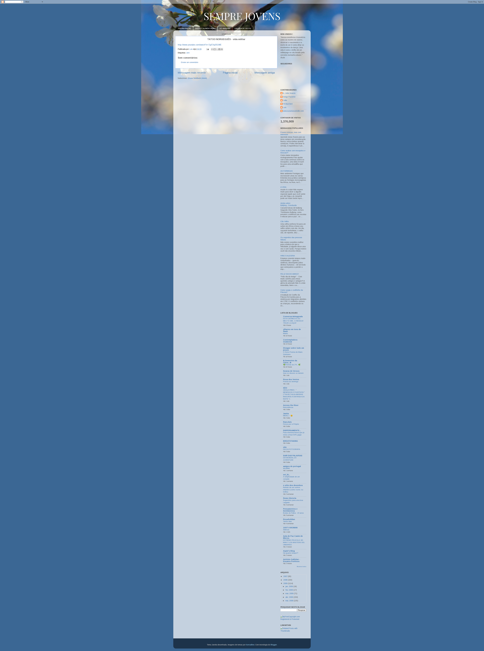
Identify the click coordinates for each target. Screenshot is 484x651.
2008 (285, 580)
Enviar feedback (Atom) (197, 78)
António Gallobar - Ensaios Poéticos (291, 560)
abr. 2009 (289, 597)
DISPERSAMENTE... (292, 430)
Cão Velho (284, 221)
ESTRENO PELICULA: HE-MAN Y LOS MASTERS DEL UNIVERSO (294, 542)
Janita (286, 414)
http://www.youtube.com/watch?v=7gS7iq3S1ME (199, 45)
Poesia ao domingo (290, 381)
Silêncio (286, 530)
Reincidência (288, 407)
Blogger (274, 645)
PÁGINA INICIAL (184, 28)
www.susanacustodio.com (293, 111)
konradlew (250, 645)
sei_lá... (286, 475)
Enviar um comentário (189, 62)
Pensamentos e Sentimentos (290, 510)
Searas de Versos (291, 371)
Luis (284, 107)
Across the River (290, 405)
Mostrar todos (301, 566)
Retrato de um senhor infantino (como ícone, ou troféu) (293, 489)
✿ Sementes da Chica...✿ (290, 362)
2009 (285, 583)
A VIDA (283, 187)
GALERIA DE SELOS (243, 28)
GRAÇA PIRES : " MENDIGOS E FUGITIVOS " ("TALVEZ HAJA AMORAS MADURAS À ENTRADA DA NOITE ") (294, 394)
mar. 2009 (289, 593)
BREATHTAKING (290, 441)
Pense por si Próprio (291, 424)
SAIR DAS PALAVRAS (292, 456)
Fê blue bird (287, 104)
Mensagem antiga (264, 72)
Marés (285, 333)
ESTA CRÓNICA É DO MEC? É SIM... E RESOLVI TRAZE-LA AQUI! (293, 321)
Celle (285, 100)
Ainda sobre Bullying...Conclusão (288, 204)
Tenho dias (287, 521)
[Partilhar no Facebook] (219, 49)
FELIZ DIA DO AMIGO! (289, 274)
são (285, 447)
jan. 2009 (289, 586)
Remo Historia (289, 498)
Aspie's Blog (289, 551)
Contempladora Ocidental (290, 341)
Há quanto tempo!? (290, 553)
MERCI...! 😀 (288, 416)
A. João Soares (289, 93)
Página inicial (230, 72)
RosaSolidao (289, 519)
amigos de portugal (292, 466)
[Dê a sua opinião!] (214, 49)
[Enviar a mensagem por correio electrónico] (207, 49)
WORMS (286, 468)
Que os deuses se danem (293, 373)
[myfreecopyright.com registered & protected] (293, 619)
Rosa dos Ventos (291, 379)
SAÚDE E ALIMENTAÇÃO (205, 28)
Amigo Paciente (289, 97)
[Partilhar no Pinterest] (222, 49)
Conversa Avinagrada (293, 316)
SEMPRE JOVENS (242, 16)
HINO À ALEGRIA (287, 256)
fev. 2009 (289, 590)
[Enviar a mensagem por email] (212, 49)
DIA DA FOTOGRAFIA (291, 449)
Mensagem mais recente (192, 72)
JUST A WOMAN (290, 528)
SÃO (285, 388)
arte (188, 53)
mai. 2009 (289, 601)
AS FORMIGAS (286, 171)
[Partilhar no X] (217, 49)
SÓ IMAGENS (225, 28)
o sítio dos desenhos (293, 485)
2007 (285, 576)
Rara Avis (287, 422)
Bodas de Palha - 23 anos (293, 513)
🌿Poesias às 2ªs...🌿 (291, 365)
